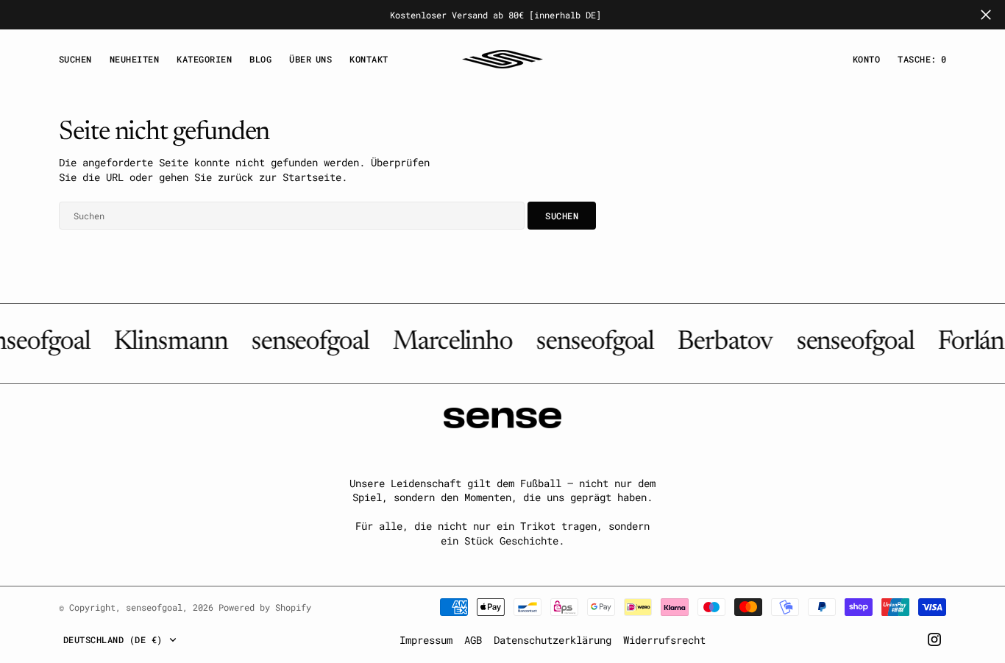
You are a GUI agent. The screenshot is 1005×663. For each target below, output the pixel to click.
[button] (866, 59)
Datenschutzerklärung (552, 640)
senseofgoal (154, 607)
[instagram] (934, 639)
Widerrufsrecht (664, 640)
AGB (473, 640)
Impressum (425, 640)
